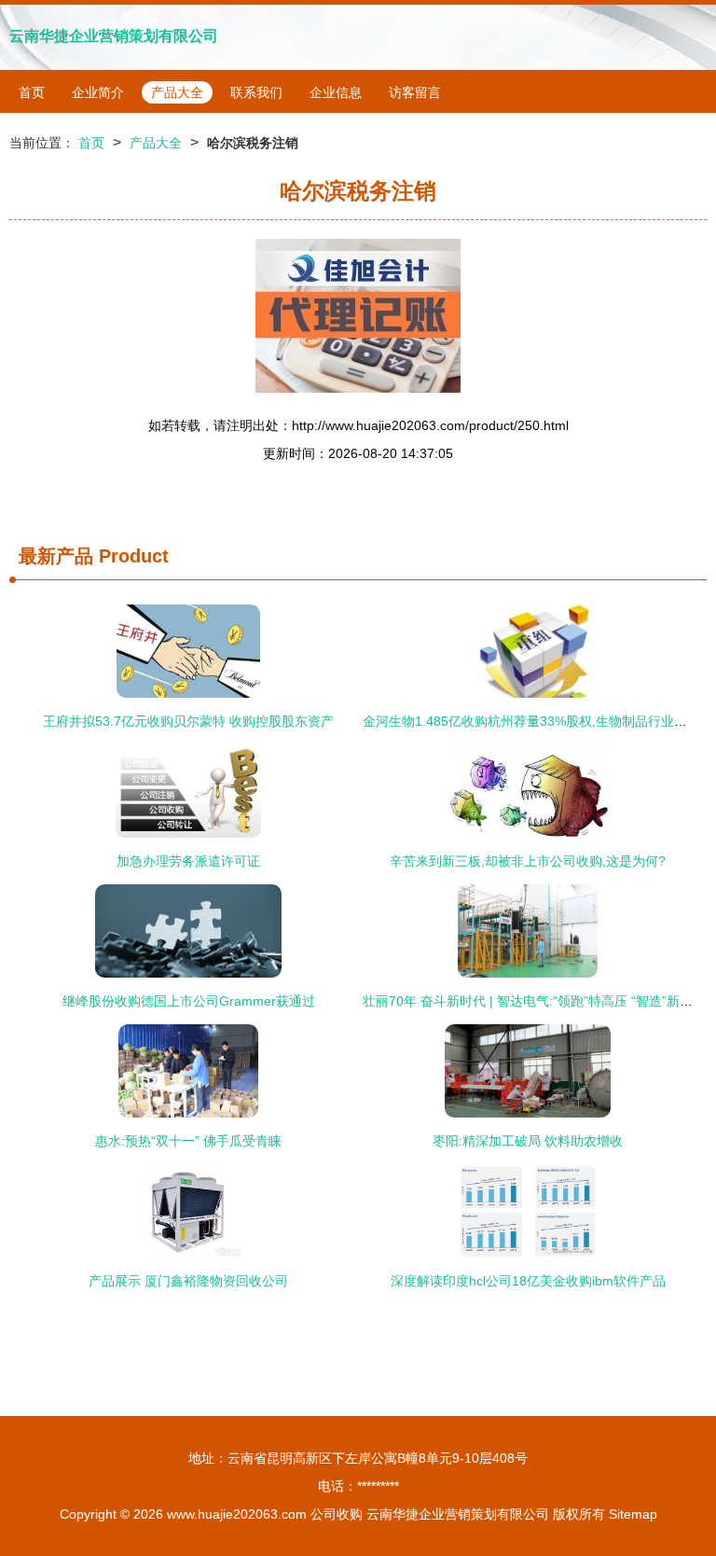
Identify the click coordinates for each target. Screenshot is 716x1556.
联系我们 (256, 92)
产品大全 (177, 92)
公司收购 (336, 1514)
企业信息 (336, 92)
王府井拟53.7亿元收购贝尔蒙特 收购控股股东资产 (188, 721)
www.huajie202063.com (237, 1514)
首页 (32, 92)
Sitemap (633, 1514)
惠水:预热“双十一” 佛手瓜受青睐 (188, 1140)
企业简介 (98, 92)
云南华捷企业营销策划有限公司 (113, 36)
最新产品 (56, 556)
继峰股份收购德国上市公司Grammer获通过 (188, 1000)
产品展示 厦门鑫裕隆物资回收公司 (188, 1280)
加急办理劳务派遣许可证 (188, 861)
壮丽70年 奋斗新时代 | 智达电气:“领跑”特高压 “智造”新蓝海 (534, 1000)
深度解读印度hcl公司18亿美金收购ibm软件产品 (528, 1280)
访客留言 (415, 92)
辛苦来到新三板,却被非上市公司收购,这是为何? (528, 861)
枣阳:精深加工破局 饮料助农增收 (528, 1140)
